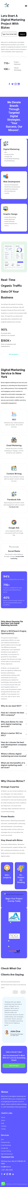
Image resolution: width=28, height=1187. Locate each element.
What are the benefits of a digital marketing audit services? (13, 765)
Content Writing (14, 473)
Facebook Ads (14, 499)
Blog (2, 1123)
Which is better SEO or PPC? (11, 734)
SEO (14, 419)
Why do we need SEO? (11, 706)
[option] (14, 1020)
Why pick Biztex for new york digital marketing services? (12, 724)
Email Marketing (14, 445)
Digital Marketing (11, 149)
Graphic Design (10, 214)
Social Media (14, 551)
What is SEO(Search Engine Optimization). (13, 632)
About (3, 1120)
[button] (26, 6)
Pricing (3, 1129)
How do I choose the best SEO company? (12, 713)
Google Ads (14, 528)
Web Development (11, 181)
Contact (3, 1126)
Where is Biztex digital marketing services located (13, 755)
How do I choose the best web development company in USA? (13, 744)
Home (3, 1117)
